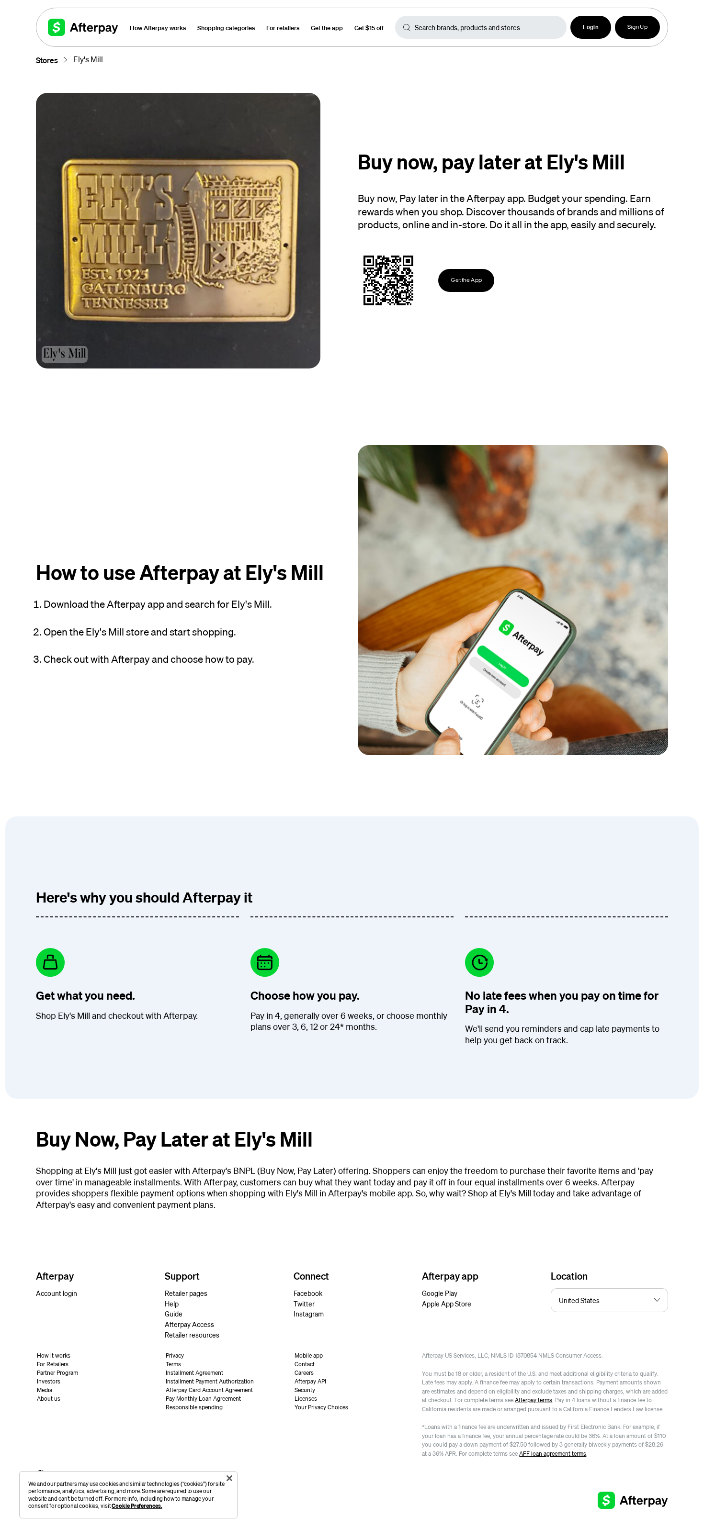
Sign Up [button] (637, 27)
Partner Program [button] (57, 1372)
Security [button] (305, 1390)
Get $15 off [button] (369, 27)
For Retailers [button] (52, 1364)
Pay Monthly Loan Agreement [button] (203, 1398)
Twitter (304, 1303)
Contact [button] (305, 1364)
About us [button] (48, 1398)
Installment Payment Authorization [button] (210, 1381)
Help (172, 1303)
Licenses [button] (306, 1398)
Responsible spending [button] (194, 1407)
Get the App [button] (466, 280)
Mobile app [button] (309, 1355)
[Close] (229, 1478)
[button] (590, 27)
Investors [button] (48, 1381)
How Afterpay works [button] (158, 27)
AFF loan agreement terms (552, 1453)
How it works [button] (53, 1355)
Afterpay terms (533, 1400)
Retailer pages (186, 1293)
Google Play (439, 1293)
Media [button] (44, 1390)
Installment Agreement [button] (194, 1372)
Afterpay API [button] (310, 1381)
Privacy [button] (175, 1355)
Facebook (308, 1293)
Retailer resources (192, 1334)
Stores (47, 60)
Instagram (309, 1313)
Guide (173, 1313)
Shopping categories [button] (226, 27)
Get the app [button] (327, 27)
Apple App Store (446, 1303)
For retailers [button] (282, 27)
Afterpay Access (189, 1324)
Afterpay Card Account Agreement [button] (209, 1390)
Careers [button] (304, 1372)
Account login (56, 1293)
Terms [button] (173, 1364)
